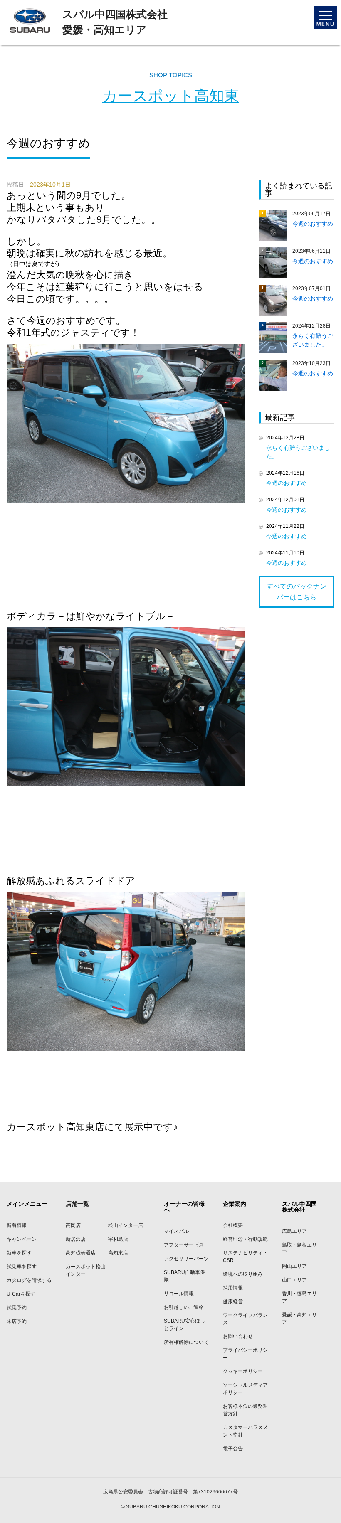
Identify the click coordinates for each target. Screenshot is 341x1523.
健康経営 (233, 1301)
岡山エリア (294, 1266)
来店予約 (17, 1321)
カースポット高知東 (170, 95)
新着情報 (17, 1225)
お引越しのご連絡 (184, 1307)
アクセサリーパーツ (186, 1259)
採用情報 (233, 1288)
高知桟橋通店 (81, 1253)
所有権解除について (186, 1342)
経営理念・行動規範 (245, 1239)
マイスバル (176, 1231)
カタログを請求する (29, 1280)
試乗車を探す (22, 1266)
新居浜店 (76, 1239)
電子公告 (233, 1449)
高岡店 (73, 1225)
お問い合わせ (238, 1336)
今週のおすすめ (286, 483)
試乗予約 (17, 1308)
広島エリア (294, 1231)
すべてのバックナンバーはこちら (296, 592)
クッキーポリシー (243, 1371)
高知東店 (118, 1253)
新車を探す (19, 1253)
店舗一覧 (77, 1203)
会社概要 (233, 1225)
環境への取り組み (243, 1274)
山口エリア (294, 1280)
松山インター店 (125, 1225)
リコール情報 (179, 1293)
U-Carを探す (21, 1294)
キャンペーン (22, 1239)
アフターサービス (184, 1245)
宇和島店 (118, 1239)
